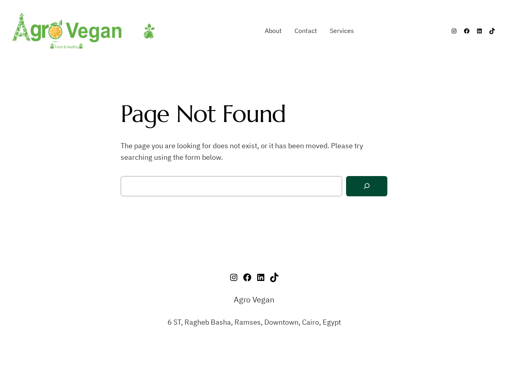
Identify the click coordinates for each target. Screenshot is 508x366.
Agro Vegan (254, 299)
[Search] (366, 186)
